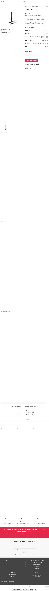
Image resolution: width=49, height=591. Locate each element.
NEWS (37, 566)
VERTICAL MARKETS (37, 564)
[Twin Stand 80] (40, 472)
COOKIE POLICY (13, 576)
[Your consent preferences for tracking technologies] (2, 589)
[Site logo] (24, 1)
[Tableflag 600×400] (24, 472)
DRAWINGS (28, 55)
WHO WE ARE (12, 570)
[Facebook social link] (28, 68)
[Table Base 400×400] (8, 472)
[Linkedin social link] (30, 68)
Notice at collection (17, 589)
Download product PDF (32, 60)
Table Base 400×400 (5, 521)
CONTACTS (13, 572)
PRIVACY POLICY (12, 574)
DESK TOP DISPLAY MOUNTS (34, 6)
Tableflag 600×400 (21, 521)
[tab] (24, 403)
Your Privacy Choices (27, 589)
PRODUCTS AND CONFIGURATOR (37, 560)
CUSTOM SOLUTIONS (37, 562)
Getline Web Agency (11, 583)
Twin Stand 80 (36, 521)
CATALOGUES (37, 568)
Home (26, 6)
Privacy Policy (31, 554)
